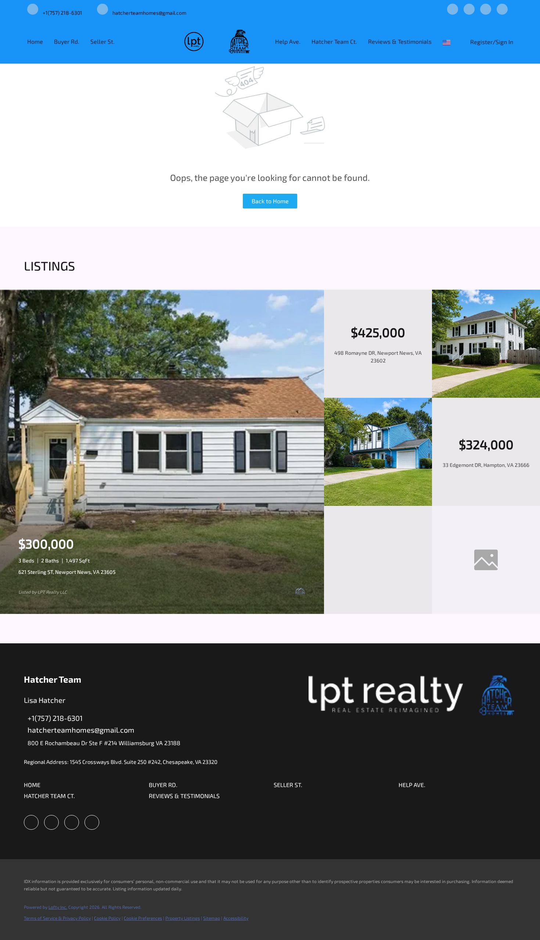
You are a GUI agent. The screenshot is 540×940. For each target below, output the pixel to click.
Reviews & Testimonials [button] (400, 41)
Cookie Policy (107, 918)
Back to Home (270, 200)
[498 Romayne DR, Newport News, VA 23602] (486, 396)
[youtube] (485, 10)
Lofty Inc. (57, 906)
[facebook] (452, 10)
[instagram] (469, 10)
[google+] (502, 10)
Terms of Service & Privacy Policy (57, 918)
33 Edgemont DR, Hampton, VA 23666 (486, 465)
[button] (448, 41)
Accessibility (235, 918)
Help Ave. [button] (287, 41)
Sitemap (211, 918)
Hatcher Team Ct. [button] (334, 41)
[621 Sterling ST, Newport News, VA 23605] (162, 612)
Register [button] (481, 41)
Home (35, 41)
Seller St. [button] (102, 41)
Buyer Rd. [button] (66, 41)
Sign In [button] (504, 41)
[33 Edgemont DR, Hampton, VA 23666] (378, 504)
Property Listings (182, 918)
